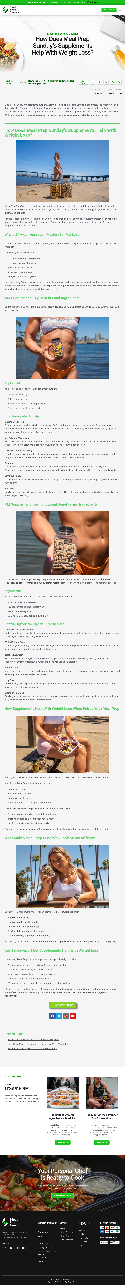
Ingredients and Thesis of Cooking (47, 1253)
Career (40, 1262)
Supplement (83, 1242)
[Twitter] (59, 1016)
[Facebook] (52, 1016)
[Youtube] (73, 1016)
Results (81, 1234)
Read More (63, 1142)
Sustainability (43, 1244)
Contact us (42, 1236)
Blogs (40, 1240)
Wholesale (42, 1258)
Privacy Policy (55, 1279)
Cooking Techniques (45, 1248)
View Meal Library (62, 1195)
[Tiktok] (17, 1248)
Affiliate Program (66, 1232)
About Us (41, 1228)
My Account (64, 1228)
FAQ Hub (81, 1246)
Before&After (83, 1238)
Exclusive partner (66, 1240)
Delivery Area (43, 1232)
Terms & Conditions (68, 1279)
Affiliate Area (64, 1236)
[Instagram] (4, 1248)
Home (23, 82)
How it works (83, 1230)
